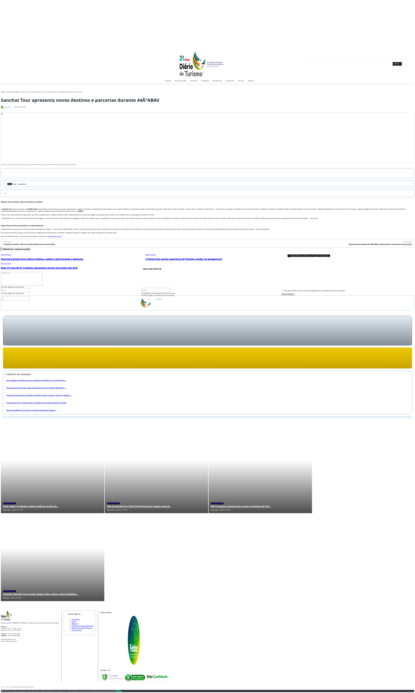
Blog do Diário (13, 92)
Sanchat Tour (22, 184)
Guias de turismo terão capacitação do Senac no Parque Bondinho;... (36, 388)
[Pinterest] (217, 173)
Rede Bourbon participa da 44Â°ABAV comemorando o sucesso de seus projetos (380, 244)
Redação (9, 107)
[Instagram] (406, 48)
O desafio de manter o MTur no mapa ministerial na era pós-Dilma (29, 244)
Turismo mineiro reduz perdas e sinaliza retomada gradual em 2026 (36, 403)
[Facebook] (403, 48)
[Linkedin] (409, 48)
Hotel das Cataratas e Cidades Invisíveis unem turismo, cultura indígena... (39, 395)
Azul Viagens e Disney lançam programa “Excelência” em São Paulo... (36, 380)
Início (3, 92)
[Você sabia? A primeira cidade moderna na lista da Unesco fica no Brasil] (52, 469)
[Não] (121, 691)
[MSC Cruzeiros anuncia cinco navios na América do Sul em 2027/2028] (260, 469)
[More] (233, 173)
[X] (412, 48)
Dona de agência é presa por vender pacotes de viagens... (31, 410)
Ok (118, 691)
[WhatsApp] (225, 173)
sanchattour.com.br (54, 236)
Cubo (14, 184)
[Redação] (3, 107)
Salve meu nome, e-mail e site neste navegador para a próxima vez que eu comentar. (314, 291)
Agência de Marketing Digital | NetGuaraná (23, 687)
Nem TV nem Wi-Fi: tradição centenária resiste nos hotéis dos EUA (39, 267)
